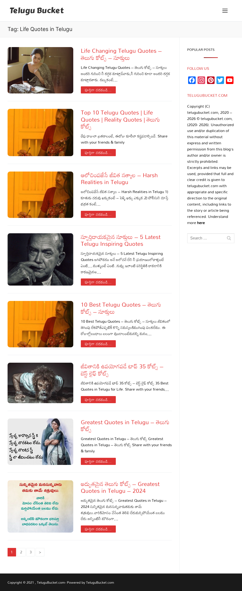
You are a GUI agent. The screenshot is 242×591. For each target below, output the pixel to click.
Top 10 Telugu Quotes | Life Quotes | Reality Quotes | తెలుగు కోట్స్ (120, 119)
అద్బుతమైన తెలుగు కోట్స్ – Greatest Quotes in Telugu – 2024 (120, 487)
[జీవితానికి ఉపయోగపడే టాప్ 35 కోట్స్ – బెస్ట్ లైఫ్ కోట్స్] (40, 383)
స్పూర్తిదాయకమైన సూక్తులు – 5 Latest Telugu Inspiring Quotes (120, 240)
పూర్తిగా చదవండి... (98, 89)
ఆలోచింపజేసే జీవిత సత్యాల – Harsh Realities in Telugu (119, 178)
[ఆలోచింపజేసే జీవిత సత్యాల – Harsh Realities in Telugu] (40, 195)
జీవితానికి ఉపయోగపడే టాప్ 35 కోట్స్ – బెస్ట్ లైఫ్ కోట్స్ (122, 369)
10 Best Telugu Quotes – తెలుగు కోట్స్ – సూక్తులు (121, 308)
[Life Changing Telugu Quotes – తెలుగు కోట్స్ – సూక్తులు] (40, 70)
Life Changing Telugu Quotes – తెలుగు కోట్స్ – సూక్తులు (121, 54)
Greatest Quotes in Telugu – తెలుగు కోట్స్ (125, 425)
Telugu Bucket (36, 10)
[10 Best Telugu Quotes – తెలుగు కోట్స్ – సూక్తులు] (40, 324)
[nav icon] (225, 11)
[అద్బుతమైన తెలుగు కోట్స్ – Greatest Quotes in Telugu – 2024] (40, 506)
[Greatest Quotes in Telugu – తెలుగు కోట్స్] (40, 442)
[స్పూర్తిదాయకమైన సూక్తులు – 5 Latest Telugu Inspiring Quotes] (40, 259)
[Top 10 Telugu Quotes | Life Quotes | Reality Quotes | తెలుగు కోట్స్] (40, 132)
